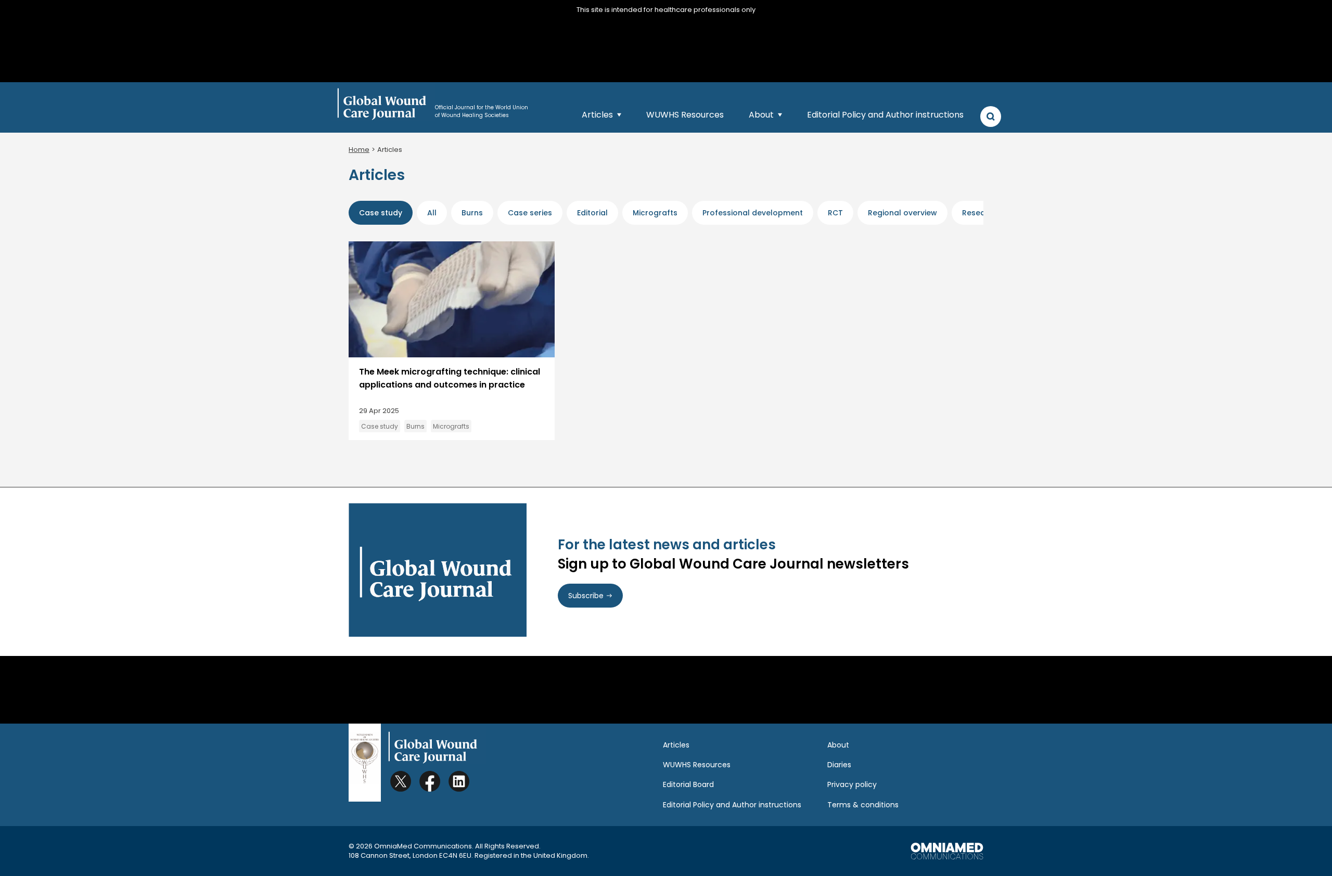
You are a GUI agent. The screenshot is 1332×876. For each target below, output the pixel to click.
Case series (530, 213)
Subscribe (586, 595)
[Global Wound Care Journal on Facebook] (429, 781)
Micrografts (655, 213)
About (761, 115)
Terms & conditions (863, 805)
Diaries (839, 764)
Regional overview (902, 213)
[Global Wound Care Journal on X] (400, 781)
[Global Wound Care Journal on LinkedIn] (459, 781)
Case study (379, 426)
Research (980, 213)
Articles (597, 115)
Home (359, 149)
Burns (472, 213)
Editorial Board (688, 784)
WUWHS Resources (685, 115)
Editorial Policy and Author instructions (885, 115)
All (432, 213)
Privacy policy (852, 784)
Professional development (752, 213)
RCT (835, 213)
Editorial (592, 213)
